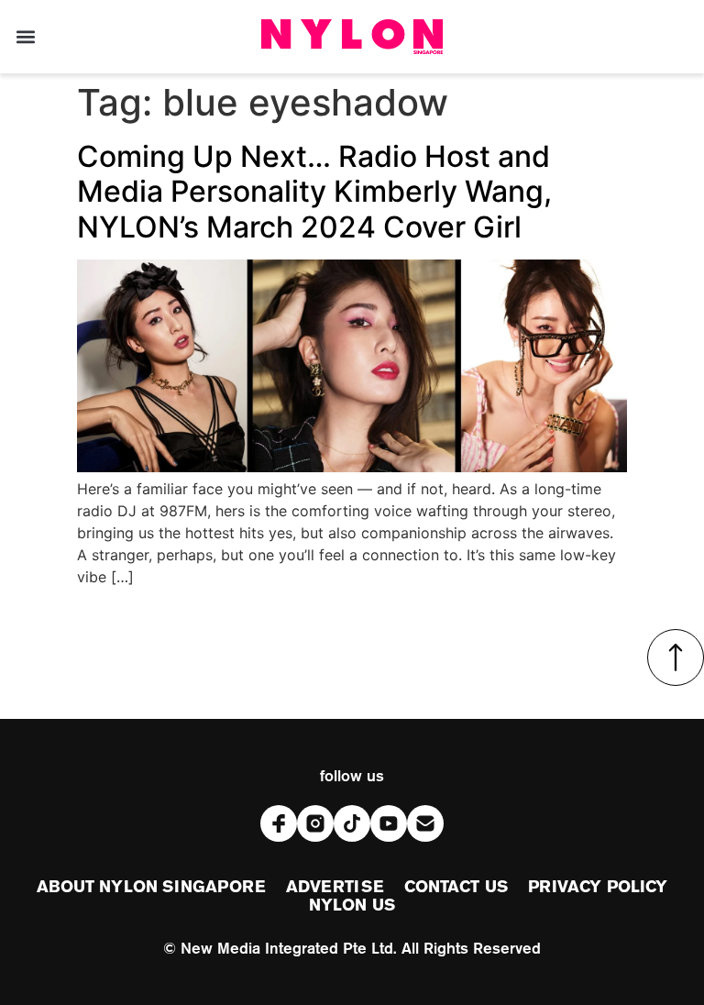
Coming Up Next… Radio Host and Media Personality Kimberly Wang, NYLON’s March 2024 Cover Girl (314, 191)
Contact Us (456, 887)
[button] (25, 37)
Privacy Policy (597, 887)
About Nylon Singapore (151, 887)
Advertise (335, 887)
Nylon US (352, 906)
